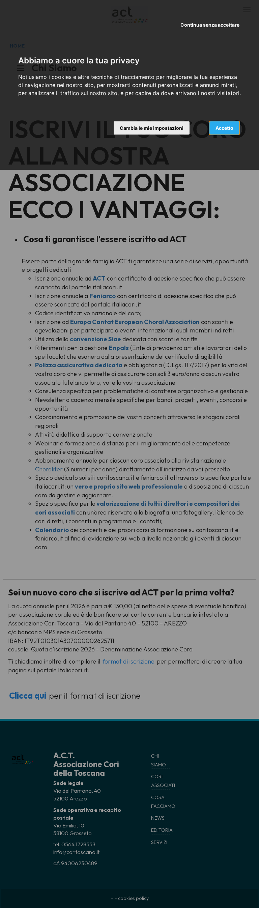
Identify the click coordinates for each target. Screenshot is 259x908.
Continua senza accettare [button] (209, 25)
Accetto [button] (224, 128)
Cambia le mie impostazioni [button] (151, 128)
